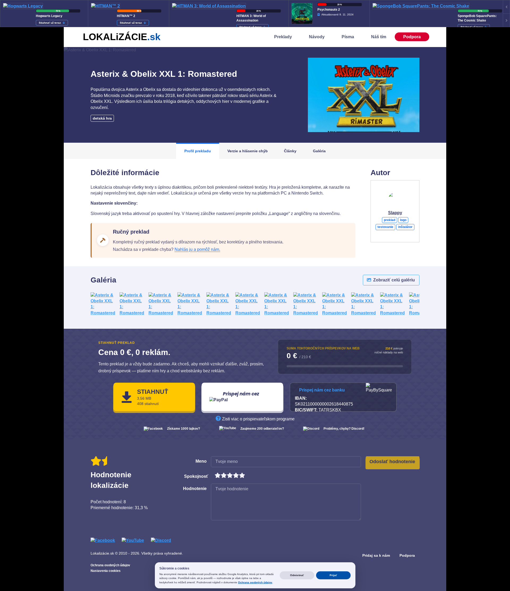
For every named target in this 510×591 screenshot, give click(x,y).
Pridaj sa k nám (376, 555)
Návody (317, 37)
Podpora (412, 37)
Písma (348, 37)
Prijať (333, 575)
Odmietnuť (297, 575)
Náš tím (378, 37)
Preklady (283, 37)
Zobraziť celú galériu (393, 280)
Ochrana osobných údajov (110, 565)
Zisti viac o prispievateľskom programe (258, 419)
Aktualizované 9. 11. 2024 (337, 14)
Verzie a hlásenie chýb (247, 151)
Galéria (319, 151)
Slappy (395, 212)
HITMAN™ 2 (126, 16)
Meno (201, 461)
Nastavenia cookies (106, 571)
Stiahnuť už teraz (50, 22)
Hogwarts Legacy (49, 16)
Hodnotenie (195, 488)
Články (290, 151)
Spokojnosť (196, 476)
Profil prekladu (197, 151)
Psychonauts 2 (328, 9)
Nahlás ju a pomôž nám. (197, 249)
